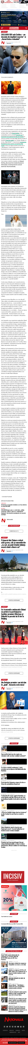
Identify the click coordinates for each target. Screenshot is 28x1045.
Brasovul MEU (12, 924)
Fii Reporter (5, 1030)
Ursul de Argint (10, 140)
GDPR (19, 1032)
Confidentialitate (12, 1032)
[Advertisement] (14, 860)
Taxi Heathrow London (6, 916)
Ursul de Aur (19, 135)
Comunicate (18, 1030)
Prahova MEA (19, 924)
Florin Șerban (15, 133)
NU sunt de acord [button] (12, 1042)
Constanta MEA (5, 924)
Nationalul (9, 43)
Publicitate (11, 1030)
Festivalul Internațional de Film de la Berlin (12, 136)
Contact (23, 1030)
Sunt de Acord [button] (21, 1042)
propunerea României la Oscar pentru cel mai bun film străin (13, 143)
